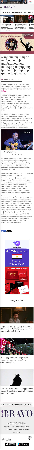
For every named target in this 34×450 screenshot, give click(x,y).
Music (9, 12)
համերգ (3, 91)
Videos (3, 12)
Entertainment (17, 12)
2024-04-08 (6, 79)
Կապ (13, 427)
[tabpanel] (17, 142)
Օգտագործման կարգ (23, 427)
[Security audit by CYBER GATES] (6, 439)
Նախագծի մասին (11, 429)
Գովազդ (7, 427)
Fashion (30, 12)
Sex (25, 12)
